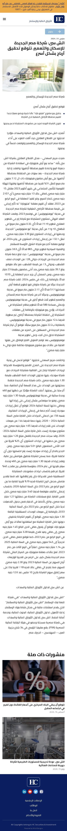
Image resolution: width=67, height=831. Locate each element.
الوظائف (33, 805)
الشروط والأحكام (33, 815)
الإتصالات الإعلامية (33, 800)
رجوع (54, 31)
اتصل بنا (33, 810)
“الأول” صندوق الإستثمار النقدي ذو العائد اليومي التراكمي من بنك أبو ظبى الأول (33, 4)
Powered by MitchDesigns (33, 828)
